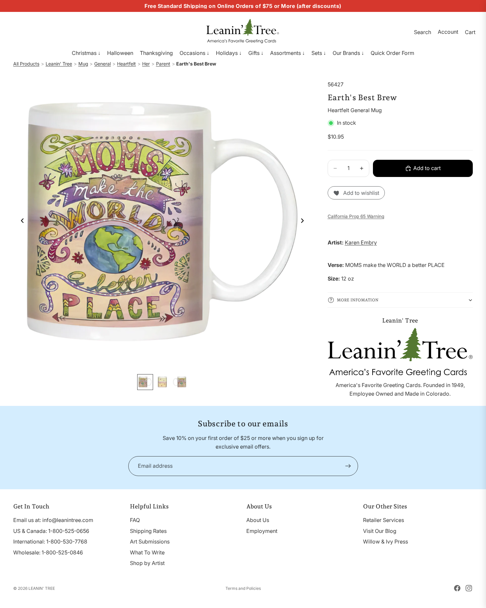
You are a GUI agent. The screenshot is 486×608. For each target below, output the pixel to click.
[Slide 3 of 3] (179, 382)
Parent (163, 63)
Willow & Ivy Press (385, 541)
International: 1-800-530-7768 (50, 541)
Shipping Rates (148, 531)
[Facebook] (457, 588)
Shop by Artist (147, 563)
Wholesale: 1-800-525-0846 (48, 552)
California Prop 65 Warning (356, 216)
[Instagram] (469, 588)
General (102, 63)
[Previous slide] (20, 221)
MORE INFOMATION (358, 300)
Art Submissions (150, 541)
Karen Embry (361, 242)
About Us (257, 520)
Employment (261, 531)
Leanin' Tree (59, 63)
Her (146, 63)
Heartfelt (126, 63)
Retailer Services (383, 520)
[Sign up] (348, 466)
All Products (26, 63)
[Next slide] (304, 221)
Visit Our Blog (379, 531)
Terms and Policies (243, 588)
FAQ (135, 520)
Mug (83, 63)
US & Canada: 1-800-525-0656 (51, 531)
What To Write (147, 552)
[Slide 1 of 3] (145, 382)
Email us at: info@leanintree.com (53, 520)
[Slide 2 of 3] (162, 382)
